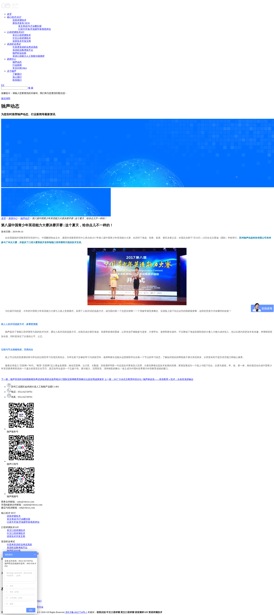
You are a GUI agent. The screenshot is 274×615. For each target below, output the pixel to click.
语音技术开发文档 (22, 41)
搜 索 (30, 88)
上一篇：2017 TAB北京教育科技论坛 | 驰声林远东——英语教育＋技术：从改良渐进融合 (148, 379)
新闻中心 (11, 59)
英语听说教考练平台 (23, 50)
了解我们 (17, 74)
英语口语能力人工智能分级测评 (29, 56)
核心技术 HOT (14, 17)
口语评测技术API (15, 32)
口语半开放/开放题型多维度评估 (34, 29)
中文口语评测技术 (22, 38)
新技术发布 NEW (21, 23)
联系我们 (17, 80)
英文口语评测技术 (22, 35)
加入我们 (17, 77)
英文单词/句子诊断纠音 (30, 26)
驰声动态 (17, 62)
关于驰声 (11, 71)
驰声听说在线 (19, 53)
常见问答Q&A (20, 68)
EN (2, 85)
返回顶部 (5, 98)
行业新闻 (17, 65)
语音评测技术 (19, 20)
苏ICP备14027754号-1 (76, 612)
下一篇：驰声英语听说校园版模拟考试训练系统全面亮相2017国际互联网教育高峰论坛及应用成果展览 (52, 379)
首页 (9, 14)
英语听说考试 (14, 44)
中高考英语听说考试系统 (25, 47)
